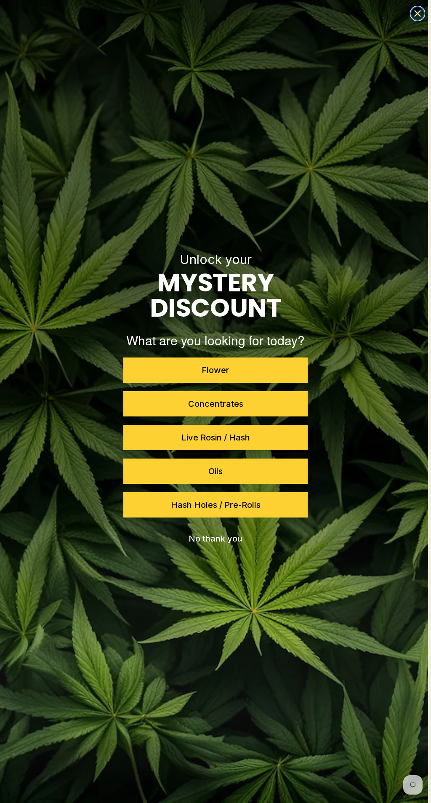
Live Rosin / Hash (214, 437)
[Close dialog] (414, 13)
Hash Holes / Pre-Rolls (214, 505)
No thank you (214, 539)
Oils (214, 471)
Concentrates (214, 404)
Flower (214, 370)
